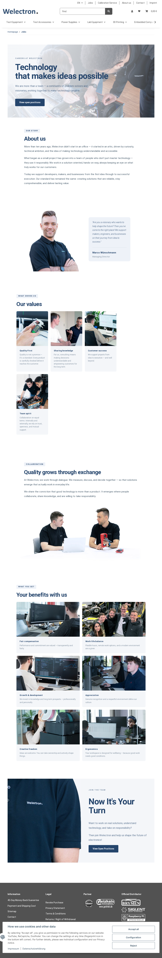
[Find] (108, 11)
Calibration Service (107, 3)
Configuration (133, 937)
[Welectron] (20, 11)
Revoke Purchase (54, 902)
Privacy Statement (55, 908)
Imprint (153, 3)
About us (126, 3)
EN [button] (78, 3)
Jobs (90, 3)
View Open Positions (103, 848)
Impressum (13, 948)
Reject (133, 945)
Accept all (133, 929)
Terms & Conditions (56, 913)
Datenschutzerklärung (33, 948)
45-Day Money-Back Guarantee (23, 900)
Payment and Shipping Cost (22, 906)
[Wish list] (139, 11)
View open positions (29, 102)
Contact (140, 3)
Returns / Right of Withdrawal (61, 919)
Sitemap (12, 911)
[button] (132, 11)
